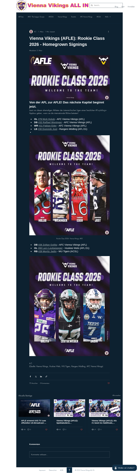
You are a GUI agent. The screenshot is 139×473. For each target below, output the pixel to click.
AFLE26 (51, 17)
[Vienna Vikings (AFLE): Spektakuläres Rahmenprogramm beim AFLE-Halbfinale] (69, 408)
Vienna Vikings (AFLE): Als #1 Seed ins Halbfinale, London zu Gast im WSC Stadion (104, 422)
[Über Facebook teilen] (30, 376)
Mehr (106, 17)
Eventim (73, 17)
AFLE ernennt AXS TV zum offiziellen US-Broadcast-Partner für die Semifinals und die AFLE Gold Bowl (33, 422)
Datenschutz (53, 470)
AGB (61, 470)
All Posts (20, 17)
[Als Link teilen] (46, 376)
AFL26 (99, 17)
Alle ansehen (117, 395)
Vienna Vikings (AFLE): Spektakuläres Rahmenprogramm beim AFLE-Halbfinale (67, 422)
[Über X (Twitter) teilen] (36, 376)
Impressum (42, 470)
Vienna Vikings (62, 17)
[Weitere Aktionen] (108, 31)
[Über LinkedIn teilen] (41, 376)
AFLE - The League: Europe (36, 17)
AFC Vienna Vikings (86, 17)
